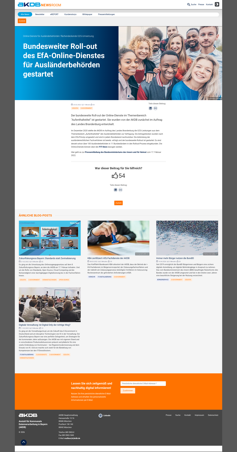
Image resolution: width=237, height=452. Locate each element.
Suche (193, 4)
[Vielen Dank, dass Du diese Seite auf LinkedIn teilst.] (150, 108)
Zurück (22, 21)
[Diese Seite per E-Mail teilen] (155, 108)
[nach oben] (24, 442)
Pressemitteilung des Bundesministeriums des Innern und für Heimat (115, 152)
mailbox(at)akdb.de (72, 438)
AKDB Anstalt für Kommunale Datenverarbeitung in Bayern (29, 5)
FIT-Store (103, 147)
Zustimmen (128, 390)
